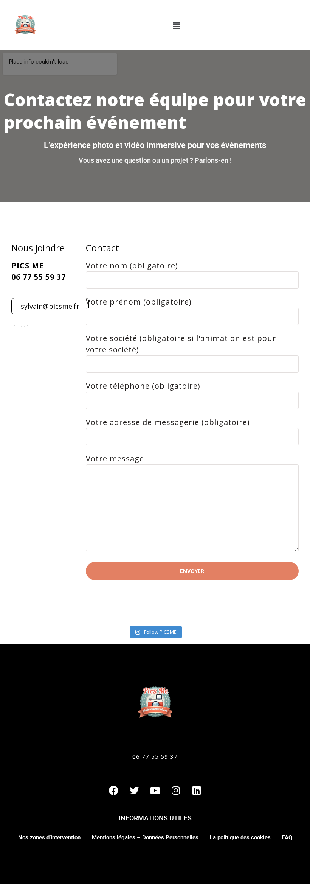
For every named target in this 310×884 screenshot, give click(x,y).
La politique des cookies (240, 837)
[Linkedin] (196, 790)
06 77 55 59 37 (155, 756)
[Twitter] (134, 790)
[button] (176, 25)
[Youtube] (155, 790)
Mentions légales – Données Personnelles (145, 837)
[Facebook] (113, 790)
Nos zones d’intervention (49, 837)
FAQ (287, 837)
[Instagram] (175, 790)
